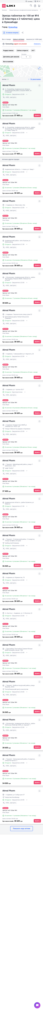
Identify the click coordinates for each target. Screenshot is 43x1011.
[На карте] (39, 68)
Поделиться (22, 33)
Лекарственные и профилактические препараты (23, 10)
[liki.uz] (11, 6)
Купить (37, 115)
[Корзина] (39, 6)
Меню (4, 6)
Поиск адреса (3, 44)
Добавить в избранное (39, 85)
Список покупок (35, 6)
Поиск (31, 5)
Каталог (4, 10)
